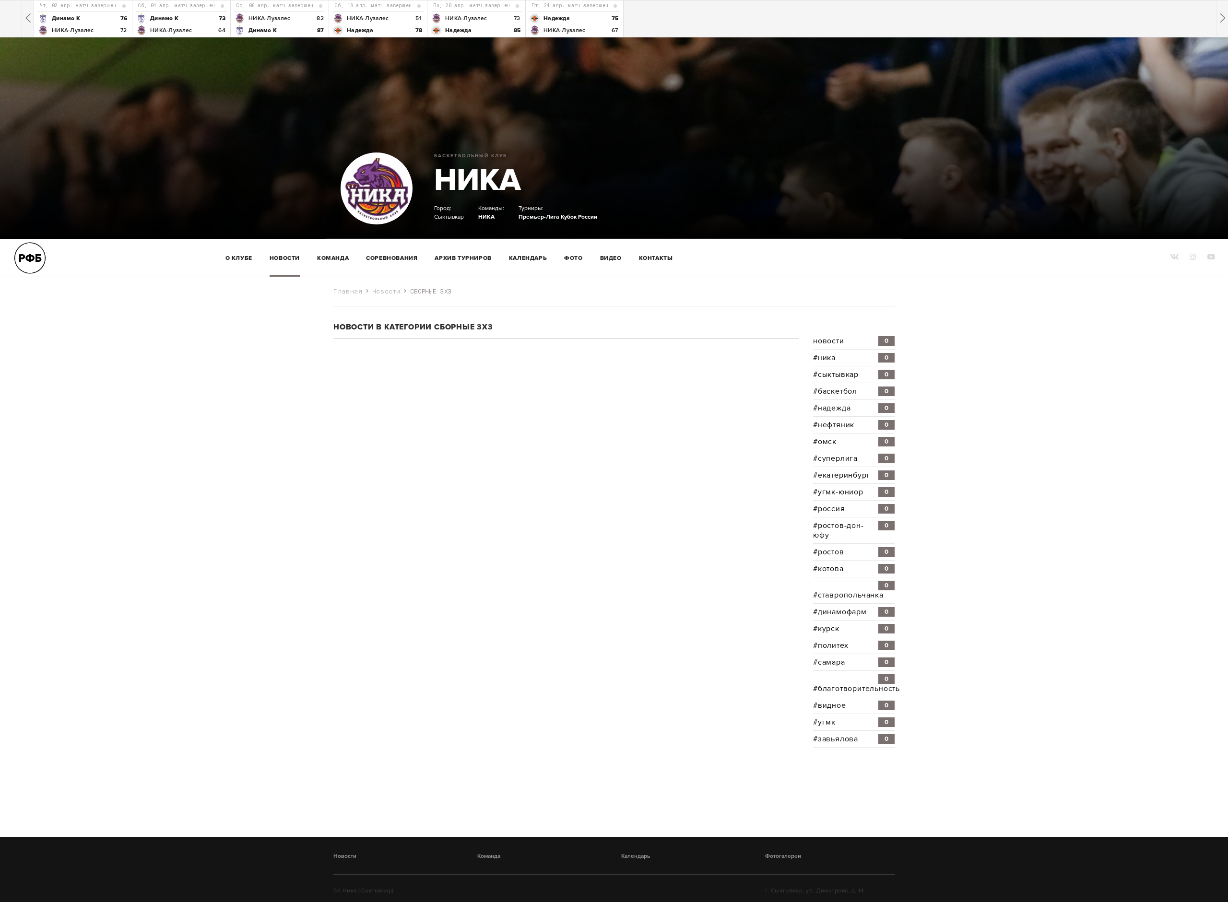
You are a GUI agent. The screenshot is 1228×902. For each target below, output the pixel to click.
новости (850, 341)
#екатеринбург (850, 475)
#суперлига (850, 458)
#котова (850, 569)
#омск (850, 441)
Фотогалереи (783, 856)
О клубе (238, 258)
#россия (850, 509)
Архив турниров (463, 258)
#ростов (850, 552)
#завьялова (850, 739)
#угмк (850, 722)
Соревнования (391, 258)
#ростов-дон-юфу (850, 530)
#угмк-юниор (850, 492)
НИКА (477, 180)
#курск (850, 628)
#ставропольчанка (850, 591)
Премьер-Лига (539, 216)
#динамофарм (850, 612)
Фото (573, 258)
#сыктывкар (850, 374)
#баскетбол (850, 391)
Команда (488, 856)
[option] (83, 18)
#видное (850, 705)
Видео (611, 258)
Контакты (656, 258)
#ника (850, 358)
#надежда (850, 408)
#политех (850, 645)
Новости (285, 258)
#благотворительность (854, 684)
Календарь (528, 258)
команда (333, 258)
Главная (348, 291)
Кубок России (579, 216)
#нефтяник (850, 425)
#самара (850, 662)
